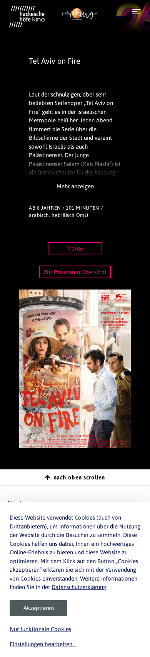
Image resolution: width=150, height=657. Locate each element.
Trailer (75, 248)
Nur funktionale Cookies (40, 629)
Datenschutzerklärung (79, 587)
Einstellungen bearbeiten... (43, 644)
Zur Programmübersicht (75, 272)
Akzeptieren (38, 608)
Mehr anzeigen (75, 186)
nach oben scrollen (79, 477)
